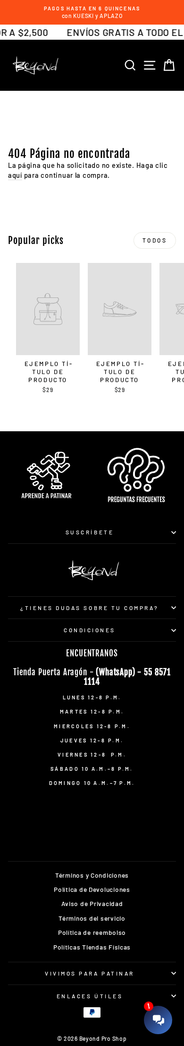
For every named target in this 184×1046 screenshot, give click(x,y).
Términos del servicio (92, 918)
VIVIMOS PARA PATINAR (89, 973)
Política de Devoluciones (92, 889)
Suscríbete (90, 532)
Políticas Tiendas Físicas (92, 947)
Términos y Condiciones (92, 875)
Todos (154, 240)
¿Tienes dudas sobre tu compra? (89, 607)
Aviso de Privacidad (92, 903)
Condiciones (90, 630)
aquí (15, 175)
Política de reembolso (92, 932)
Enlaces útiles (90, 996)
